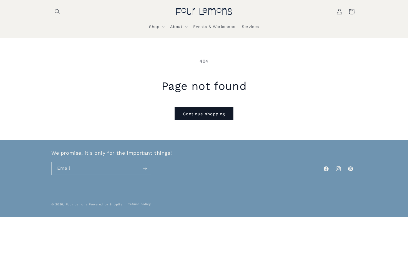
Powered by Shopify (105, 204)
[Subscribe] (145, 168)
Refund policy (139, 204)
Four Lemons (77, 204)
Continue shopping (204, 113)
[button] (57, 12)
